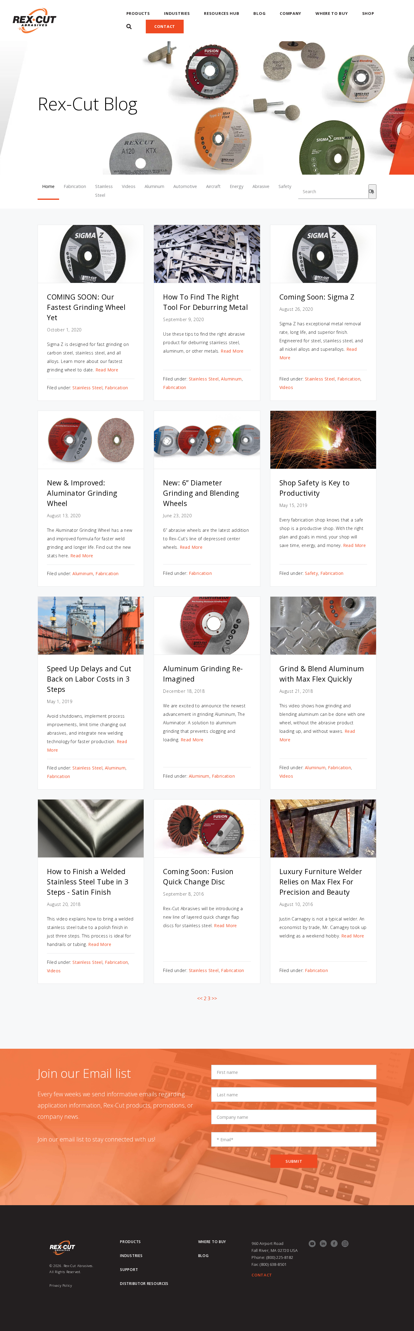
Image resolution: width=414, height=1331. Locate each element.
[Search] (372, 191)
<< (199, 998)
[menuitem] (129, 26)
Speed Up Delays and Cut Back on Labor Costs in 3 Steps (89, 679)
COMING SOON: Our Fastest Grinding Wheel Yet (86, 307)
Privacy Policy (60, 1285)
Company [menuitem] (290, 13)
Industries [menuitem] (177, 13)
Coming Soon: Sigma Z (317, 297)
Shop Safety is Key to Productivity (314, 488)
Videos (128, 186)
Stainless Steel (104, 190)
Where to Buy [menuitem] (332, 13)
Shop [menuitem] (368, 13)
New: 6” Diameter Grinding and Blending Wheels (201, 493)
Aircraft (213, 186)
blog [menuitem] (203, 1256)
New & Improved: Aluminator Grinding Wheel (82, 493)
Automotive (185, 186)
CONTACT (262, 1275)
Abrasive (260, 186)
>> (214, 998)
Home (48, 186)
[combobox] (333, 191)
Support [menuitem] (129, 1270)
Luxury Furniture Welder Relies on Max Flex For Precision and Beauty (320, 882)
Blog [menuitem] (259, 13)
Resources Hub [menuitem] (221, 13)
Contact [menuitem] (164, 26)
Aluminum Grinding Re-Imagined (203, 674)
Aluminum (154, 186)
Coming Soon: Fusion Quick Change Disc (198, 877)
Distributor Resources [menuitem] (144, 1284)
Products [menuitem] (138, 13)
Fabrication (75, 186)
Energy (236, 186)
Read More (107, 370)
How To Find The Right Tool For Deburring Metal (205, 302)
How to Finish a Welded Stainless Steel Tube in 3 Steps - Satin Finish (88, 882)
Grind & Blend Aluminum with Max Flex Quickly (321, 674)
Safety (285, 186)
